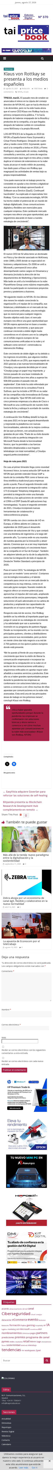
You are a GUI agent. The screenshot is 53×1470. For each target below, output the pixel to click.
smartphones (46, 1342)
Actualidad (6, 1418)
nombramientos (12, 1333)
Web (4, 1037)
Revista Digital (8, 1431)
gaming (31, 1325)
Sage (39, 1341)
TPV (22, 1351)
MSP (40, 1329)
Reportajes (6, 1427)
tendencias (11, 1349)
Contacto (6, 1440)
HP (44, 1325)
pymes (5, 1341)
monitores (34, 1329)
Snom (4, 1345)
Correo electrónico (11, 1024)
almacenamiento (16, 1309)
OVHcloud (26, 1333)
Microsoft (25, 1329)
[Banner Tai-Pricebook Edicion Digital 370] (26, 15)
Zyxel (38, 1350)
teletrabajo (32, 1345)
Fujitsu (23, 1325)
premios (20, 1337)
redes (12, 1341)
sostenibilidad (13, 1345)
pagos (33, 1333)
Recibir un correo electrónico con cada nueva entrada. (22, 1063)
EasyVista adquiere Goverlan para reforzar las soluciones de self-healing (25, 793)
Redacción (26, 88)
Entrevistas (6, 1423)
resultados (18, 1342)
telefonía (24, 1345)
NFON (20, 92)
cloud (33, 1314)
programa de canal (37, 1337)
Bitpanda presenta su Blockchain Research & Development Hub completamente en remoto (22, 805)
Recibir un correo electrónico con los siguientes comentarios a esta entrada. (24, 1051)
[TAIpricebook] (8, 1378)
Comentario (8, 971)
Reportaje (9, 69)
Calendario (6, 1444)
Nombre (6, 1009)
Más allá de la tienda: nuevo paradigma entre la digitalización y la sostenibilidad (26, 857)
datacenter (7, 1320)
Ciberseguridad (16, 1313)
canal (31, 1308)
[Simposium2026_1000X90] (27, 49)
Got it (34, 1467)
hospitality (39, 1325)
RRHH (33, 1341)
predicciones (8, 1337)
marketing (12, 1329)
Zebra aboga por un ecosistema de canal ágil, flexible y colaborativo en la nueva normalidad (25, 900)
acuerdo (5, 1308)
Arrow (25, 1309)
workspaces (30, 1350)
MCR (18, 1329)
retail (26, 1341)
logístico (4, 1329)
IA (48, 1324)
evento (33, 1319)
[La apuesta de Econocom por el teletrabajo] (27, 914)
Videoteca (6, 1436)
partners (41, 1333)
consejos (39, 1314)
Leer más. (24, 1467)
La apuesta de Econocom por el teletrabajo (21, 943)
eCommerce (19, 1319)
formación (15, 1325)
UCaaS (25, 92)
